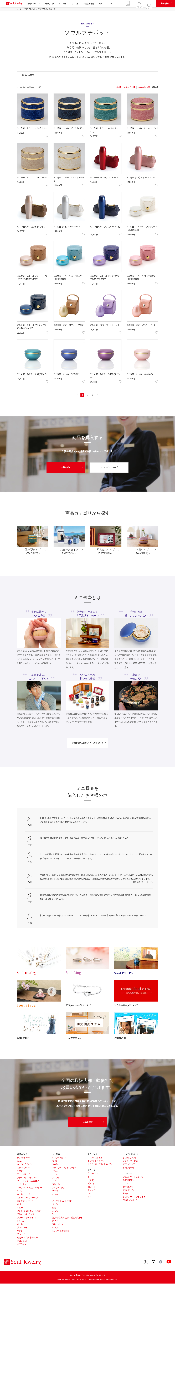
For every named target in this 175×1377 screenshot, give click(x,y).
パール (20, 1224)
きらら (55, 1164)
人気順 (118, 87)
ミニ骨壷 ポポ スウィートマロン (69, 325)
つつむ (55, 1174)
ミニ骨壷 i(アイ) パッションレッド (105, 177)
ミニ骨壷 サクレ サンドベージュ (32, 177)
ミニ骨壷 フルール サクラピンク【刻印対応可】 (141, 277)
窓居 (90, 1197)
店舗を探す (165, 3)
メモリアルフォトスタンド (62, 1201)
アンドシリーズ (23, 1174)
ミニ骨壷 (62, 4)
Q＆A (101, 4)
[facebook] (161, 1261)
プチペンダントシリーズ (27, 1177)
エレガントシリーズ (25, 1201)
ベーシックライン (24, 1164)
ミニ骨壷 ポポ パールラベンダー (105, 325)
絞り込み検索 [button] (28, 75)
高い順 (144, 87)
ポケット (55, 1221)
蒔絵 (54, 1207)
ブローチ (21, 1234)
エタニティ (21, 1184)
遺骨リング (49, 4)
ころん (55, 1211)
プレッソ (91, 1190)
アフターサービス (130, 1161)
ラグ (89, 1193)
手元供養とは (88, 4)
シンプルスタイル (95, 1157)
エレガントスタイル (96, 1161)
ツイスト (20, 1191)
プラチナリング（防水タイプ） (100, 1164)
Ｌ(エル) (91, 1180)
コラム (111, 4)
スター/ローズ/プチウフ (27, 1197)
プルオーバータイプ (25, 1214)
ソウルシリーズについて (126, 1005)
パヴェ (20, 1204)
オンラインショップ (109, 467)
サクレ (55, 1161)
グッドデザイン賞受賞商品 (134, 1197)
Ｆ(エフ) (91, 1183)
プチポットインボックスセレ (64, 1167)
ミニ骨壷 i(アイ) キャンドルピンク (141, 177)
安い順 (129, 87)
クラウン (55, 1227)
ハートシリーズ (23, 1194)
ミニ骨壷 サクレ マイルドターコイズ (105, 130)
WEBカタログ (129, 1164)
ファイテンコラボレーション (28, 1211)
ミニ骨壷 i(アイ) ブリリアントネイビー (105, 228)
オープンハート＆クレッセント (29, 1187)
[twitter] (146, 1262)
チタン (20, 1171)
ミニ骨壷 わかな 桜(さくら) (140, 374)
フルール (56, 1184)
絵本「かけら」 (23, 1038)
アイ (54, 1181)
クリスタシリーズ (24, 1157)
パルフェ (55, 1177)
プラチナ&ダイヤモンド (27, 1217)
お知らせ (126, 1193)
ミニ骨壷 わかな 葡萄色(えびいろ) (105, 376)
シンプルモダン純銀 (61, 1231)
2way (19, 1161)
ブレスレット (22, 1227)
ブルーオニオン (59, 1224)
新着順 (155, 87)
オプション (21, 1244)
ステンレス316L (24, 1167)
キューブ (20, 1207)
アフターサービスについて (78, 1005)
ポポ (54, 1197)
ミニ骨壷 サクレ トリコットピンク (142, 128)
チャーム (20, 1221)
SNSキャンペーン (130, 1200)
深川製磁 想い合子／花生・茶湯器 (67, 1217)
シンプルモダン (58, 1157)
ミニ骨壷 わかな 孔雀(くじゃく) (32, 374)
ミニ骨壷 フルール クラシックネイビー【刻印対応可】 (32, 327)
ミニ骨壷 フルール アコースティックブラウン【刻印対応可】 (32, 277)
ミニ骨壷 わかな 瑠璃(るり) (67, 374)
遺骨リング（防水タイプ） (27, 1237)
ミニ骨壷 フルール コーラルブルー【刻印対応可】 (69, 277)
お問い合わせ (129, 1167)
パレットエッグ (58, 1187)
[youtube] (169, 1262)
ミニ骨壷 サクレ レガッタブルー (32, 128)
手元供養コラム (73, 1038)
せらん (55, 1171)
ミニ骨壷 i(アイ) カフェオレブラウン (32, 227)
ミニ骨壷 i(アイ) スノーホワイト (67, 227)
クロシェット (22, 1241)
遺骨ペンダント (34, 4)
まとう (55, 1204)
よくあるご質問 (129, 1157)
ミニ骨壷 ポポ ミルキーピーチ (141, 325)
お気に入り (47, 136)
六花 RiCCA (93, 1173)
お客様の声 (120, 1038)
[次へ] (98, 395)
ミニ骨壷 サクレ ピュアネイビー (69, 128)
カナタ (55, 1191)
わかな (55, 1194)
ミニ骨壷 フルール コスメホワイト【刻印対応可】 (142, 228)
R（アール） (92, 1187)
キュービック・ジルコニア (28, 1181)
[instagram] (153, 1262)
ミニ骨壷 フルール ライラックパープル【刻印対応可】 (105, 277)
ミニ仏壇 (74, 4)
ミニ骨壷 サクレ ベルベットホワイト (69, 179)
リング (19, 1231)
